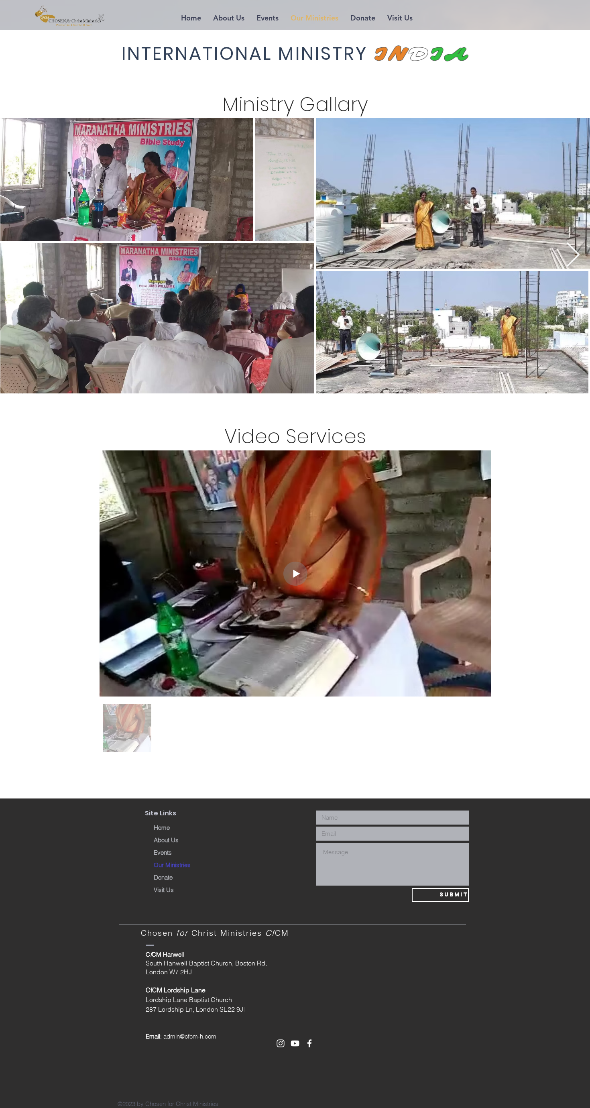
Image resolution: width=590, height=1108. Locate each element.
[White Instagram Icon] (280, 1043)
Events (163, 852)
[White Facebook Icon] (309, 1043)
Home (162, 827)
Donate (163, 877)
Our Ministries (172, 865)
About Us (166, 840)
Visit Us (164, 890)
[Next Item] (573, 255)
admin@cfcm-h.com (189, 1036)
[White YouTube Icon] (295, 1043)
